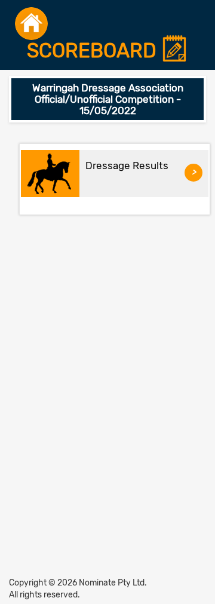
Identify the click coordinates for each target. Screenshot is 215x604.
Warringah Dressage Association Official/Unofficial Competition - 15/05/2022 (107, 99)
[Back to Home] (31, 23)
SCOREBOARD (94, 51)
